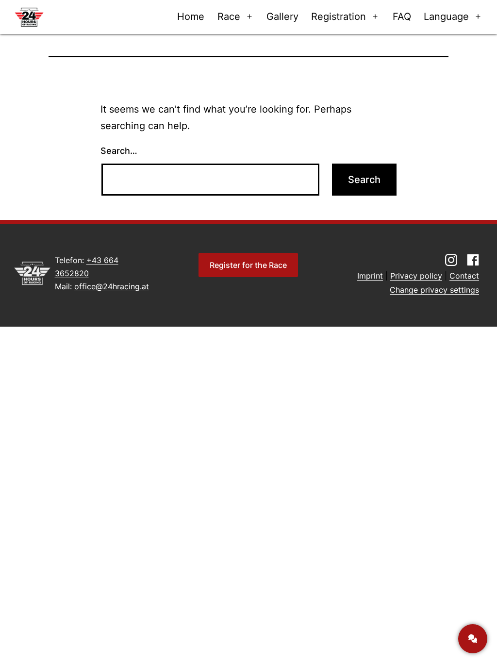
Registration (338, 16)
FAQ (402, 16)
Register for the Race (248, 265)
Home (190, 16)
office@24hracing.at (111, 286)
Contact (464, 276)
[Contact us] (472, 638)
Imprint (370, 276)
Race (228, 16)
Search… (118, 151)
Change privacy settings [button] (434, 290)
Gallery (282, 16)
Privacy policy (416, 276)
